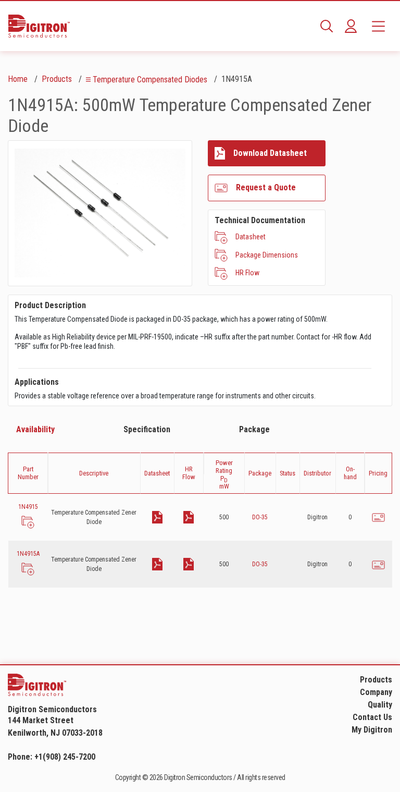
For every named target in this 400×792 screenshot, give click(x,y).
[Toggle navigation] (378, 26)
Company (376, 692)
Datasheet (250, 237)
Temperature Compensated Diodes (150, 79)
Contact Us (372, 717)
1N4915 (28, 506)
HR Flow (247, 273)
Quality (380, 705)
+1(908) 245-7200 (64, 757)
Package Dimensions (266, 255)
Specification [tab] (146, 429)
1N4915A (28, 553)
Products (57, 79)
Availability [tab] (35, 429)
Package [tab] (254, 429)
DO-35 (260, 517)
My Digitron (372, 730)
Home (18, 79)
